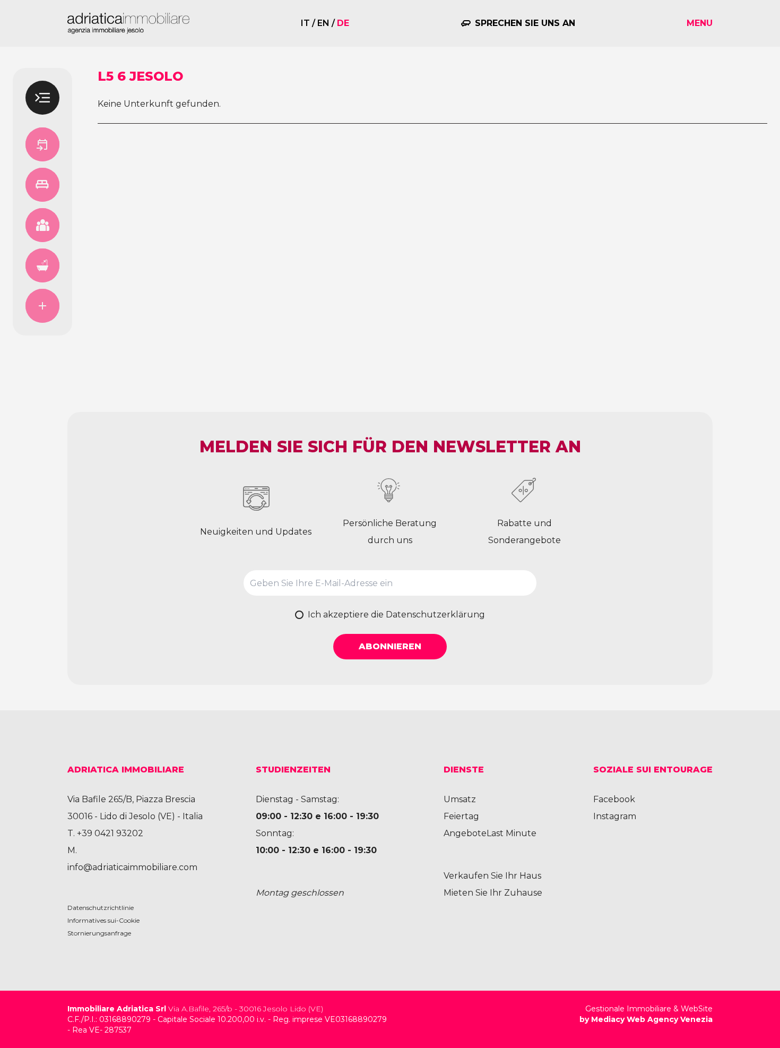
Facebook (614, 799)
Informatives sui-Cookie (103, 920)
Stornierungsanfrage (99, 933)
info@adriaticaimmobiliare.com (132, 867)
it (305, 23)
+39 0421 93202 (110, 833)
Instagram (614, 816)
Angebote (465, 833)
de (343, 23)
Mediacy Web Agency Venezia (652, 1019)
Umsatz (460, 799)
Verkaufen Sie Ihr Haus (492, 876)
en (323, 23)
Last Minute (511, 833)
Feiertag (461, 816)
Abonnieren (390, 646)
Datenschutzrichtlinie (100, 908)
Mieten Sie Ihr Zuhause (493, 893)
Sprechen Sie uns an (525, 23)
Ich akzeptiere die (396, 614)
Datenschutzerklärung (435, 614)
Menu (700, 23)
